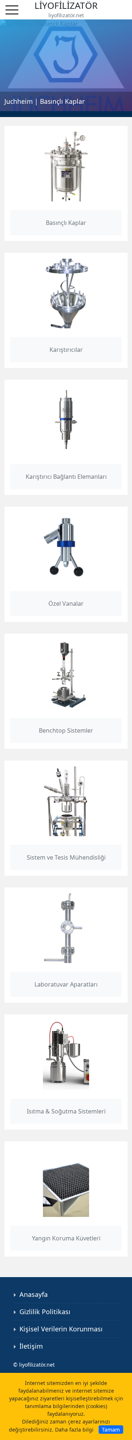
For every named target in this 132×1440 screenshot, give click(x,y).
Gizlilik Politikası (44, 1311)
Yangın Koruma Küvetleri (66, 1238)
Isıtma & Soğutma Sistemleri (66, 1111)
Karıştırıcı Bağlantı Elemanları (66, 476)
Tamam (111, 1429)
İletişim (31, 1346)
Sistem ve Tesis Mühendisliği (66, 857)
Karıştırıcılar (66, 349)
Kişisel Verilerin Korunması (61, 1328)
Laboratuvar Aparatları (66, 984)
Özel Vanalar (66, 603)
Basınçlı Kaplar (66, 222)
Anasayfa (33, 1294)
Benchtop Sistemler (66, 730)
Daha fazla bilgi (74, 1429)
